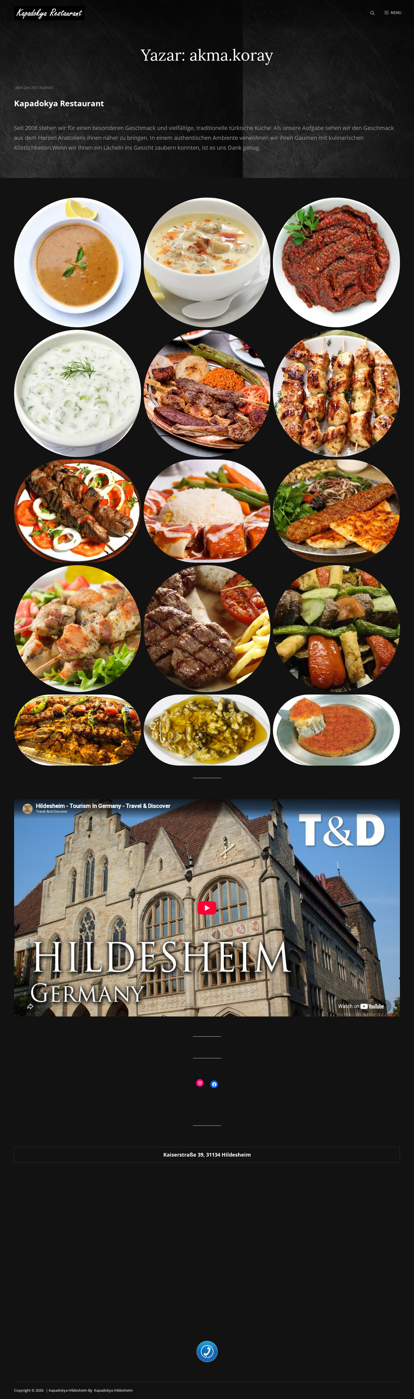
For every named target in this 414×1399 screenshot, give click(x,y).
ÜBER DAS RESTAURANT (34, 87)
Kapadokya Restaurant (59, 103)
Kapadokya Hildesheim (113, 1390)
